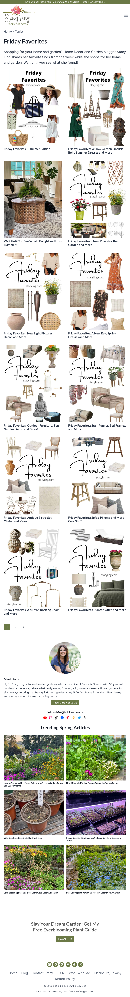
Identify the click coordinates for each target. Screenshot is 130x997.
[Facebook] (62, 964)
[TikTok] (74, 964)
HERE (102, 1)
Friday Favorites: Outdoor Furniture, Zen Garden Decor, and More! (31, 427)
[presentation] (33, 107)
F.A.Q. (61, 973)
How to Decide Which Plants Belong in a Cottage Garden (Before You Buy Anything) (33, 784)
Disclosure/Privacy (107, 973)
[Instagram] (49, 964)
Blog (24, 973)
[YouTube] (68, 964)
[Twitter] (80, 964)
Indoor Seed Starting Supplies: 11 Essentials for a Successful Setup (93, 839)
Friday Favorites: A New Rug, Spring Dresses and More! (92, 335)
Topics (19, 31)
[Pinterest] (55, 964)
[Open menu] (126, 15)
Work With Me (79, 973)
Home (8, 31)
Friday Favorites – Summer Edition (27, 149)
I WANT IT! (65, 939)
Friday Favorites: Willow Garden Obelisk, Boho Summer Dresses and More (95, 150)
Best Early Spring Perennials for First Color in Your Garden (93, 893)
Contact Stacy (42, 973)
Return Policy (65, 979)
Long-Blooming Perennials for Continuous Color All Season (31, 893)
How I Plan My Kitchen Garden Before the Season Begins (92, 783)
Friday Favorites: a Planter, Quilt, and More (97, 610)
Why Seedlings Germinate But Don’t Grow (23, 838)
